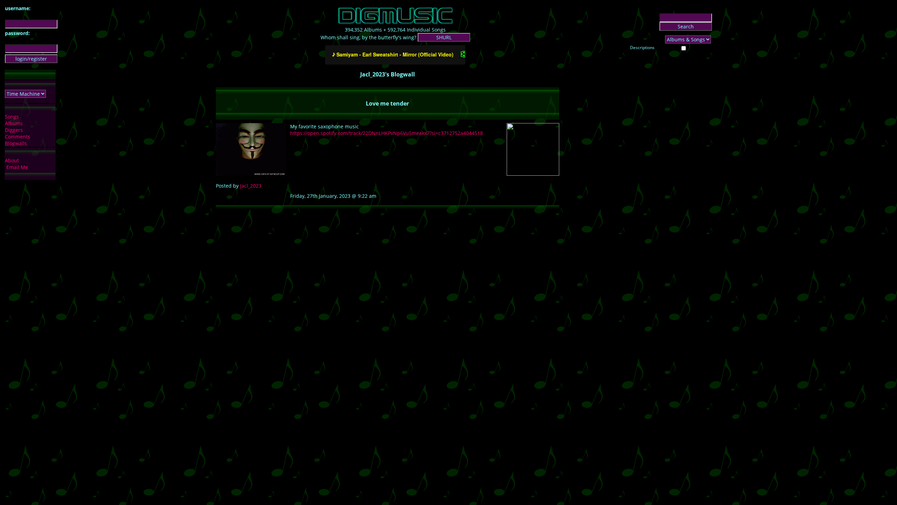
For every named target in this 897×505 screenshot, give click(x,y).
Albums (14, 123)
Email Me (17, 167)
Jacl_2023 (250, 185)
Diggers (14, 130)
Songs (12, 116)
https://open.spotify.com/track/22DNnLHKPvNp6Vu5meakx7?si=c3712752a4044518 (386, 133)
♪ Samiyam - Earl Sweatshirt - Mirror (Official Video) (385, 54)
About (12, 160)
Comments (17, 136)
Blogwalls (16, 143)
